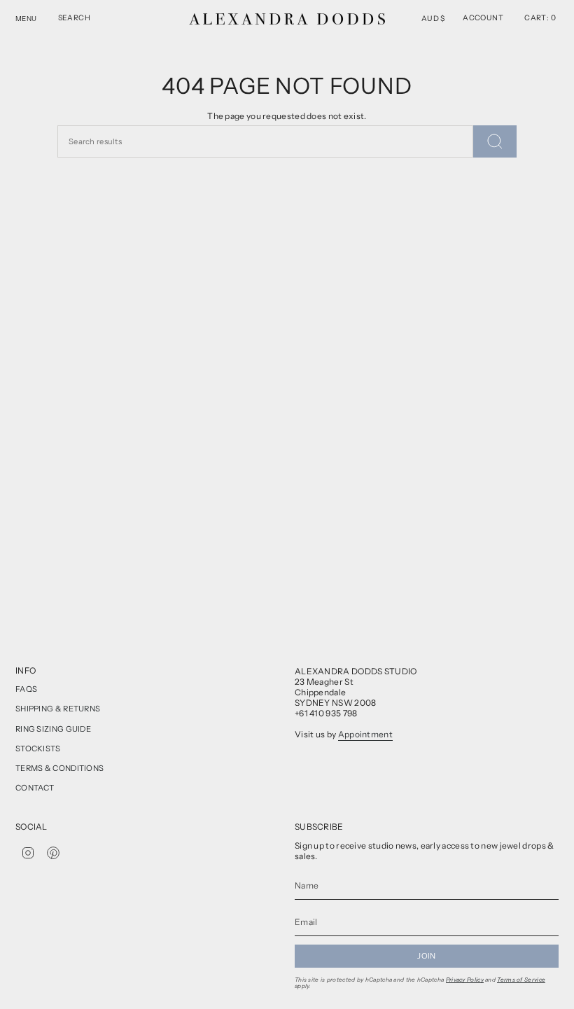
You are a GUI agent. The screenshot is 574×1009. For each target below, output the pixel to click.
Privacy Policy (465, 979)
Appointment (365, 734)
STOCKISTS (38, 748)
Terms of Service (521, 979)
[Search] (495, 141)
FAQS (26, 689)
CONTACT (34, 788)
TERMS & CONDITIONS (59, 768)
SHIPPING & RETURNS (57, 709)
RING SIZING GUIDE (53, 729)
